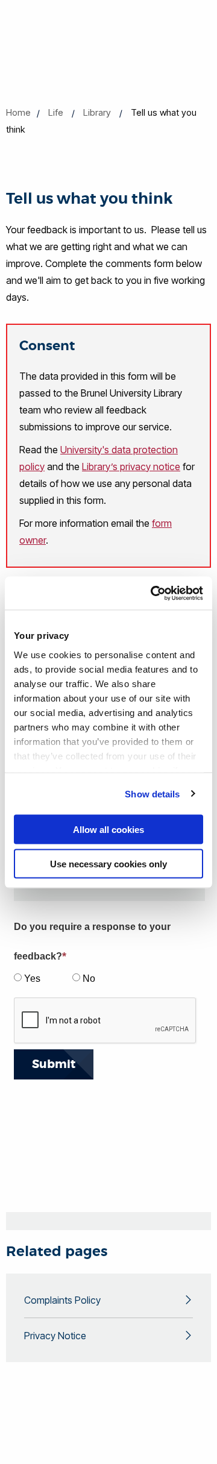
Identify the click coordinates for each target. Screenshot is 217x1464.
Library (97, 112)
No (89, 978)
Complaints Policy (62, 1300)
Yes (32, 978)
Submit (53, 1064)
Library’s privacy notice (131, 466)
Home (18, 112)
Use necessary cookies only (108, 863)
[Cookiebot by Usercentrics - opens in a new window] (153, 593)
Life (55, 112)
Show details (152, 793)
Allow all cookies (108, 830)
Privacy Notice (55, 1336)
